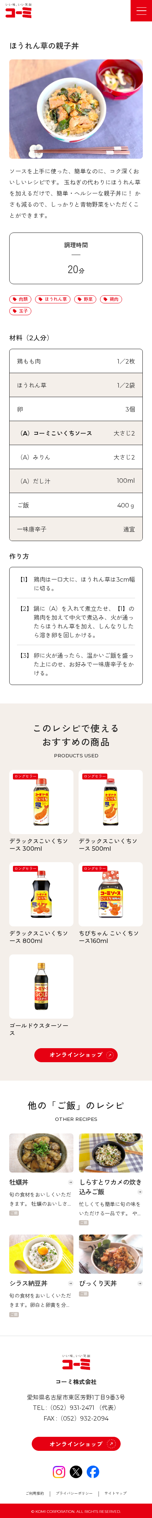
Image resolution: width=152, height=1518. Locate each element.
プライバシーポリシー (74, 1493)
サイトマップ (115, 1493)
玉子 (23, 311)
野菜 (88, 299)
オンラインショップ (76, 1055)
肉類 (23, 299)
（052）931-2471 (70, 1407)
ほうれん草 (56, 299)
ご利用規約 (34, 1493)
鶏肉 (114, 299)
